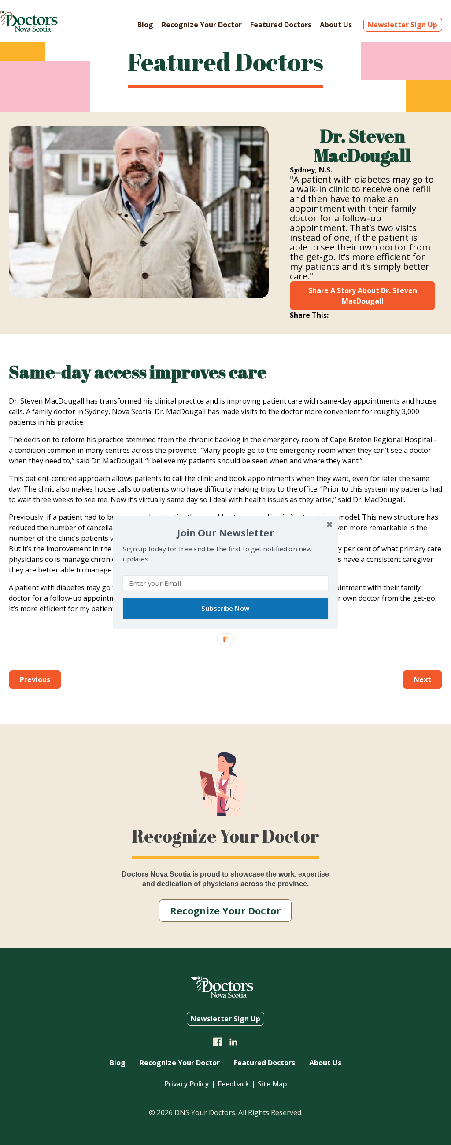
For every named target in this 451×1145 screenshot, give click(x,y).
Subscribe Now (225, 608)
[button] (225, 532)
